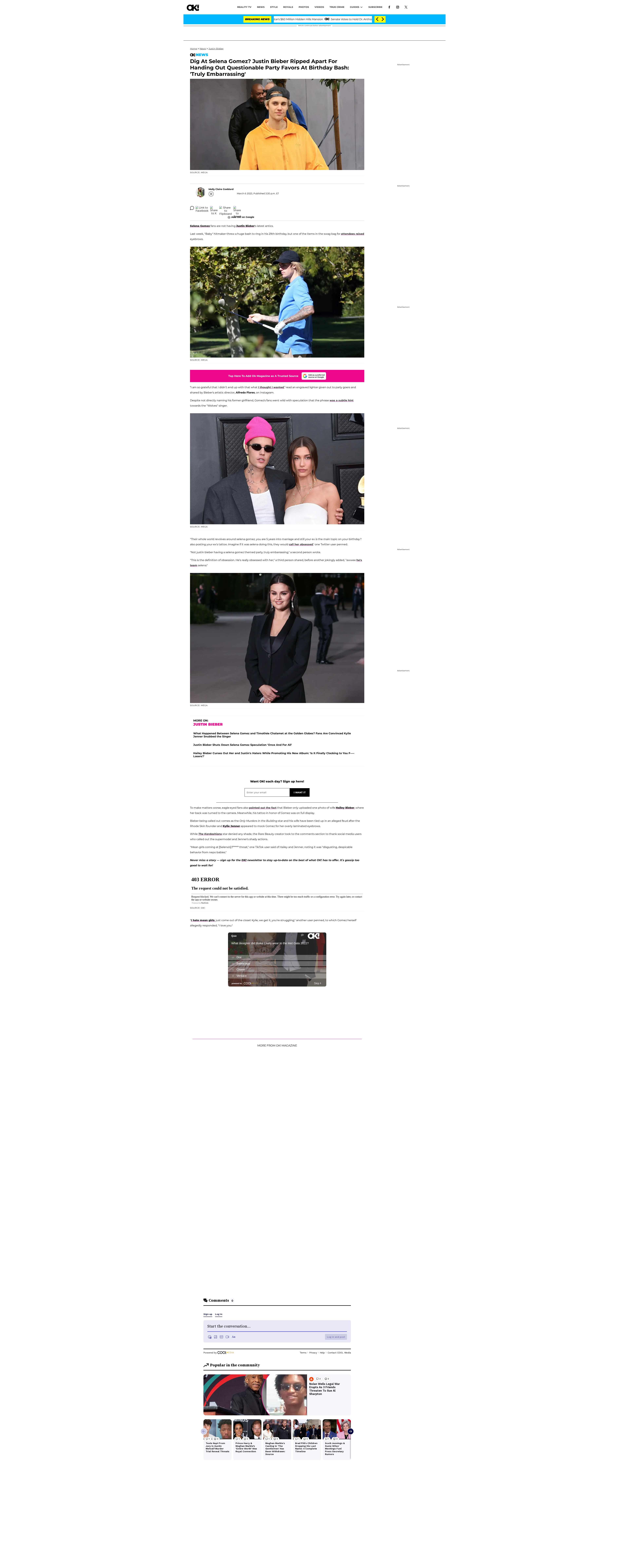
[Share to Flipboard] (225, 208)
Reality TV (244, 7)
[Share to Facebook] (202, 208)
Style (274, 7)
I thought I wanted (271, 387)
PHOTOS (304, 7)
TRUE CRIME (337, 7)
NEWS (261, 7)
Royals (288, 7)
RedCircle (205, 903)
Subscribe (375, 7)
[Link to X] (406, 7)
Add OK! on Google (242, 217)
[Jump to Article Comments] (192, 208)
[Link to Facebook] (389, 7)
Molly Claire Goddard (221, 189)
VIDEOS (319, 7)
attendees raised (352, 233)
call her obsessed (301, 544)
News (203, 48)
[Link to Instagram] (397, 7)
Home (193, 48)
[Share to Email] (237, 208)
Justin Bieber (216, 48)
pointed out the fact (262, 807)
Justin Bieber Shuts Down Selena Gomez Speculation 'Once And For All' (242, 744)
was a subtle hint (341, 400)
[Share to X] (214, 208)
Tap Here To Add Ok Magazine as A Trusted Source (263, 376)
